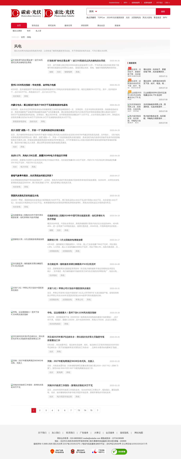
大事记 (97, 433)
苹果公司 (79, 299)
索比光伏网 (58, 444)
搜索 (163, 11)
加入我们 (56, 433)
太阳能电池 (136, 17)
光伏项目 (16, 96)
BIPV (125, 3)
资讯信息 (35, 25)
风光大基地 (147, 17)
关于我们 (159, 3)
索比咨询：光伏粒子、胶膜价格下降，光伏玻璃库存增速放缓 (155, 70)
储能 (51, 72)
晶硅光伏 (33, 121)
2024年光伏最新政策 (115, 17)
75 (91, 410)
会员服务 (110, 433)
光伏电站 (53, 275)
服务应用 (68, 25)
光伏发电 (16, 187)
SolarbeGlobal (114, 3)
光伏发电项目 (55, 324)
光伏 (128, 17)
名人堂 (38, 31)
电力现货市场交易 (64, 397)
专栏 (29, 31)
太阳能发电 (54, 251)
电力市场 (24, 167)
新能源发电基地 (19, 121)
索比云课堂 (17, 31)
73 (79, 410)
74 (85, 410)
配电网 (60, 372)
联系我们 (70, 433)
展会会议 (101, 25)
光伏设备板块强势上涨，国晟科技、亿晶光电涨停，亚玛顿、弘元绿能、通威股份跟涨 (155, 105)
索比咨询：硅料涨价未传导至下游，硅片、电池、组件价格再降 (155, 82)
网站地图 (138, 433)
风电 (78, 72)
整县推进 (157, 17)
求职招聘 (84, 25)
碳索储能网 (136, 3)
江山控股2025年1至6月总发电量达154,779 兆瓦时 (155, 94)
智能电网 (68, 72)
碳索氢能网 (148, 3)
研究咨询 (52, 25)
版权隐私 (124, 433)
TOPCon (101, 17)
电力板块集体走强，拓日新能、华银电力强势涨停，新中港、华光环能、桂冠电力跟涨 (155, 117)
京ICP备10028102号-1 (72, 444)
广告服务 (84, 433)
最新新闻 (132, 63)
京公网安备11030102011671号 (134, 444)
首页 (19, 25)
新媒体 (117, 25)
